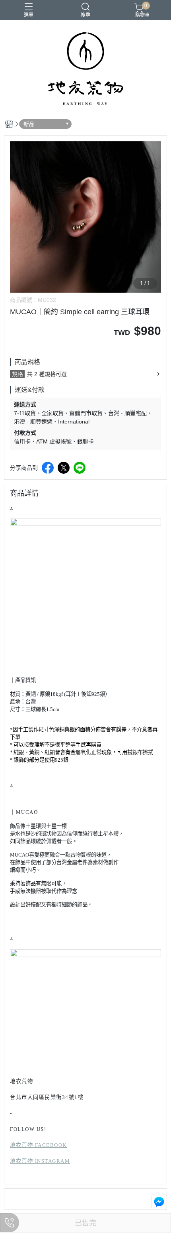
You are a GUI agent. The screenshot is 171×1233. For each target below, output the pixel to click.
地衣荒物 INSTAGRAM (40, 1161)
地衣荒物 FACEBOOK (38, 1145)
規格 (17, 374)
